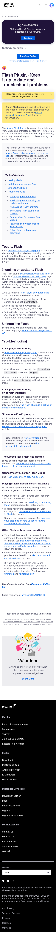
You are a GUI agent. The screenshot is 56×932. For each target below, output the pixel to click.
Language (6, 867)
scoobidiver (18, 622)
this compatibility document (22, 444)
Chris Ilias (19, 619)
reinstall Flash (26, 574)
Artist (26, 624)
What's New (34, 61)
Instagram (13, 881)
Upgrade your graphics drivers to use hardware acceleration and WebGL (27, 521)
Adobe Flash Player (17, 128)
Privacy (43, 61)
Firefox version (32, 438)
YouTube (8, 881)
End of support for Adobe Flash (23, 113)
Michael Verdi (8, 622)
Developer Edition (11, 796)
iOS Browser (8, 774)
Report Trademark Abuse (15, 724)
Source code (8, 729)
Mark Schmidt (35, 624)
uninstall (9, 574)
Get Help (6, 851)
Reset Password (10, 841)
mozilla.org (8, 908)
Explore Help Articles (13, 744)
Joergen (44, 622)
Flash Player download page (34, 292)
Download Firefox (28, 56)
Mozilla (9, 706)
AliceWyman (10, 619)
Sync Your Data (10, 846)
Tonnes (48, 619)
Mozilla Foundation (16, 890)
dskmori (7, 624)
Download (7, 760)
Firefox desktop (10, 765)
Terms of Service (11, 913)
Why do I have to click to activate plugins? (24, 426)
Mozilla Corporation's (19, 887)
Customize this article (12, 48)
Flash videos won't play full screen (25, 477)
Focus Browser (10, 779)
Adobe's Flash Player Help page (24, 250)
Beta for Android (11, 805)
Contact (6, 928)
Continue (28, 38)
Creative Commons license (35, 901)
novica (42, 619)
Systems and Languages (19, 61)
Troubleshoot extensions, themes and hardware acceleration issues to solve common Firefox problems (27, 543)
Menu (45, 5)
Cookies (6, 923)
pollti (17, 624)
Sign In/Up (7, 831)
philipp (26, 619)
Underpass (34, 619)
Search (40, 5)
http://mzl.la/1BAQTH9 (33, 595)
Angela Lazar (47, 624)
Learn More (28, 678)
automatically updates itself (35, 273)
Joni (21, 624)
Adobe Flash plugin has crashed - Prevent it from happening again (26, 464)
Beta (4, 801)
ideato (50, 622)
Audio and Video (12, 16)
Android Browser (11, 770)
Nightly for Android (12, 815)
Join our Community (13, 739)
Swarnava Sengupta (32, 622)
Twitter (6, 734)
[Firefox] (28, 67)
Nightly (6, 810)
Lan (13, 624)
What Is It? (8, 836)
